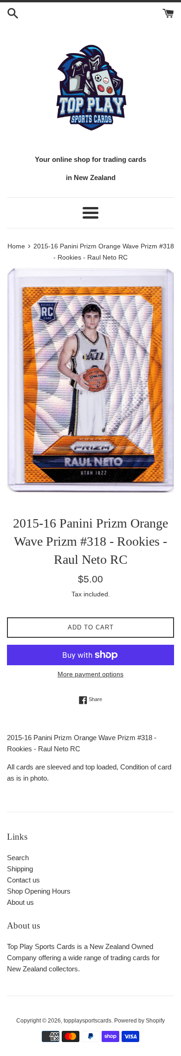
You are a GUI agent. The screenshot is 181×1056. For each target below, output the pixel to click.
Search (18, 858)
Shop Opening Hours (39, 891)
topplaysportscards (87, 1020)
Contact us (23, 880)
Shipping (20, 869)
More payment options (90, 674)
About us (20, 902)
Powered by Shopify (139, 1020)
